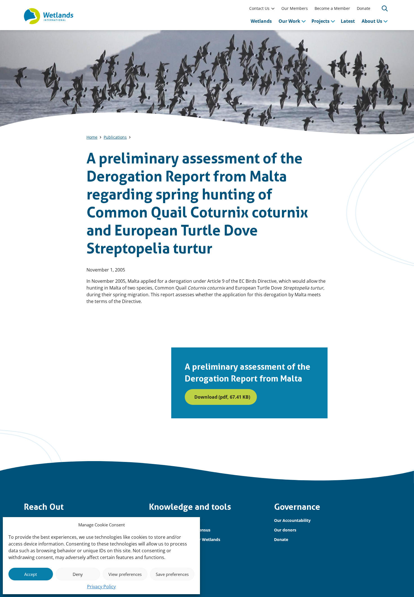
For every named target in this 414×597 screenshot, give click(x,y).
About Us (372, 21)
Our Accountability (292, 520)
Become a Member (332, 8)
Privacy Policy (101, 586)
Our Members (294, 8)
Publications (115, 137)
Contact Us (259, 8)
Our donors (285, 530)
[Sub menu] (273, 8)
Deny (78, 574)
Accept (30, 574)
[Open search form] (384, 8)
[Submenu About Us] (385, 21)
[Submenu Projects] (333, 21)
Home (91, 137)
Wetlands (261, 21)
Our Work (289, 21)
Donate (363, 8)
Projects (320, 21)
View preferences (125, 574)
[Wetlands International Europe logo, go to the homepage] (48, 16)
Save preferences (172, 574)
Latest (348, 21)
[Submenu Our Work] (303, 21)
